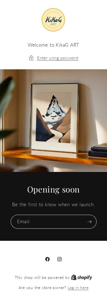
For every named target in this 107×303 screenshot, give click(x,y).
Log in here (78, 287)
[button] (53, 58)
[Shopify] (81, 277)
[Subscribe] (89, 222)
